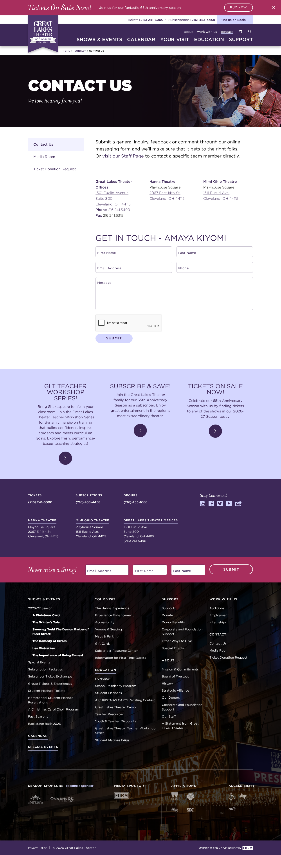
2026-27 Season (40, 608)
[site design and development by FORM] (226, 848)
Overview (102, 679)
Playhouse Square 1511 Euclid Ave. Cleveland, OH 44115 (92, 528)
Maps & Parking (107, 636)
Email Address (96, 569)
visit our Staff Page (123, 156)
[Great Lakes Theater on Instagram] (202, 505)
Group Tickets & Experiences (50, 683)
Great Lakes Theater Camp (115, 707)
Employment (219, 615)
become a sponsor (80, 785)
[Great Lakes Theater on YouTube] (229, 505)
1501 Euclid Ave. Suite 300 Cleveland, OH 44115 (151, 528)
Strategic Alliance (175, 690)
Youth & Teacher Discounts (115, 721)
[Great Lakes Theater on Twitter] (220, 505)
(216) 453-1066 (135, 499)
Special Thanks (173, 648)
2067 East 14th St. (165, 193)
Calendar (38, 736)
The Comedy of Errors (49, 641)
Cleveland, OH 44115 (113, 204)
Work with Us (207, 31)
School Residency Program (115, 686)
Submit (114, 338)
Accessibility (104, 622)
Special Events (39, 662)
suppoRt (241, 39)
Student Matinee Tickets (46, 690)
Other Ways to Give (177, 641)
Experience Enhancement (114, 615)
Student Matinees (108, 693)
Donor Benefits (173, 622)
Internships (218, 622)
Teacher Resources (109, 714)
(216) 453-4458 (202, 20)
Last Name (180, 569)
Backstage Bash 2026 (44, 723)
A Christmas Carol (46, 615)
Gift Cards (102, 643)
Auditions (216, 608)
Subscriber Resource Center (116, 650)
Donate (167, 615)
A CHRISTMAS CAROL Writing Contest (125, 700)
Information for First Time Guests (120, 657)
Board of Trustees (175, 676)
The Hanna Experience (112, 608)
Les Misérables (43, 648)
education (209, 39)
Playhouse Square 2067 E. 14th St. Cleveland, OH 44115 (43, 528)
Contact (227, 31)
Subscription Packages (45, 669)
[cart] (240, 32)
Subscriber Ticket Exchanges (50, 676)
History (167, 683)
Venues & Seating (108, 629)
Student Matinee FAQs (112, 740)
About (188, 31)
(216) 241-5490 (135, 541)
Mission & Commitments (180, 669)
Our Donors (171, 697)
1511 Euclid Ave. (216, 193)
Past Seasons (38, 716)
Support (168, 608)
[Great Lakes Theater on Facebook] (211, 505)
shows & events (99, 39)
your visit (174, 39)
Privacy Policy (37, 848)
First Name (142, 569)
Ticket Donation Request (54, 169)
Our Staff (169, 716)
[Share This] (238, 505)
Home (66, 50)
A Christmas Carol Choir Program (53, 709)
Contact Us (43, 144)
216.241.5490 (119, 210)
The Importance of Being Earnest (57, 655)
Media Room (44, 157)
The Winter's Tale (45, 622)
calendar (141, 39)
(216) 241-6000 (151, 20)
